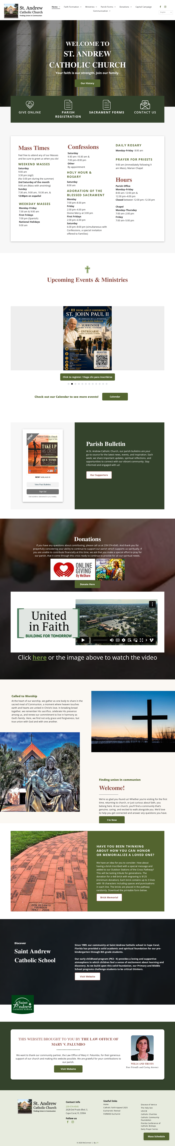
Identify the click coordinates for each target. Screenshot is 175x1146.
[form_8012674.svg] (68, 109)
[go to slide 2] (72, 384)
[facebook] (160, 7)
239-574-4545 (72, 1106)
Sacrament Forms (106, 112)
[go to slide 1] (68, 384)
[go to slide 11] (103, 384)
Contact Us (145, 112)
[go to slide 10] (99, 384)
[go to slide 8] (93, 384)
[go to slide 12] (106, 384)
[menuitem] (56, 7)
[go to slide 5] (82, 384)
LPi (97, 1143)
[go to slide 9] (96, 384)
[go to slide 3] (75, 384)
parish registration (68, 114)
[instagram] (165, 7)
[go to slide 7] (89, 384)
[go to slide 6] (86, 384)
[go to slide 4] (79, 384)
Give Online (30, 112)
